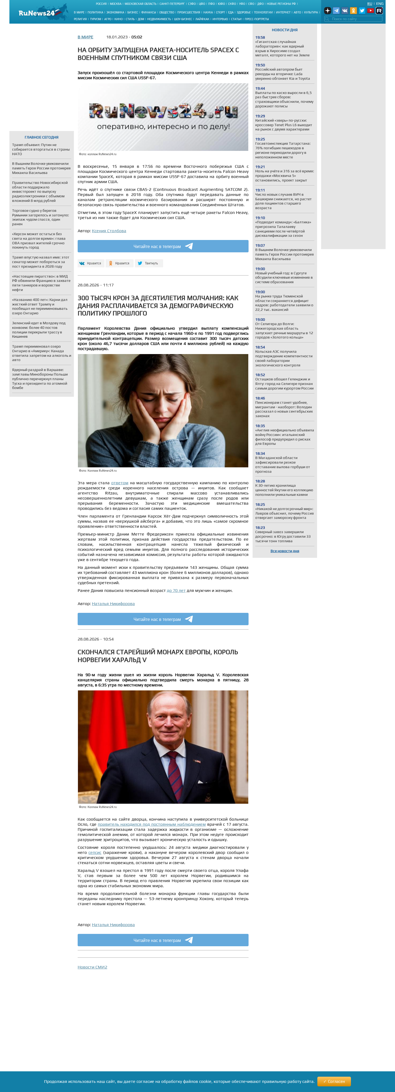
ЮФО (221, 3)
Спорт (220, 12)
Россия (101, 3)
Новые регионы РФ (281, 3)
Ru (369, 3)
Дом (141, 19)
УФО (242, 3)
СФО (251, 3)
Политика (95, 12)
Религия (80, 19)
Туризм (95, 19)
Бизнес (132, 12)
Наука (208, 12)
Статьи (236, 19)
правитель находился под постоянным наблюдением (152, 824)
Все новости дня (285, 551)
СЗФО (192, 3)
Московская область (140, 3)
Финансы (148, 12)
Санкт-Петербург (172, 3)
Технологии (263, 12)
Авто (297, 12)
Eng (379, 3)
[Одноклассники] (120, 261)
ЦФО (202, 3)
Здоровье (244, 12)
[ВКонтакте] (90, 261)
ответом (119, 482)
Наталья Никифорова (113, 603)
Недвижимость (159, 19)
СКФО (232, 3)
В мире (79, 12)
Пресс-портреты (257, 19)
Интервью (220, 19)
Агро (107, 19)
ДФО (260, 3)
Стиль (130, 19)
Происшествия (188, 12)
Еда (231, 12)
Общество (166, 12)
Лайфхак (202, 19)
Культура (311, 12)
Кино (118, 19)
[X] (149, 261)
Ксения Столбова (109, 230)
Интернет (283, 12)
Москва (115, 3)
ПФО (211, 3)
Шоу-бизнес (183, 19)
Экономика (115, 12)
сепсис (94, 852)
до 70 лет (176, 590)
